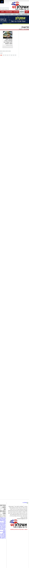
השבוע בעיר (8, 11)
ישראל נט (4, 533)
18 (11, 55)
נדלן (1, 506)
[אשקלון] (19, 10)
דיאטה (4, 524)
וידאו (2, 11)
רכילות (4, 512)
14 (3, 55)
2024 (4, 51)
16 (7, 55)
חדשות (22, 11)
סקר (5, 509)
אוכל (5, 506)
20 (15, 55)
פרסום (2, 538)
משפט (19, 14)
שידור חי (16, 11)
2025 (6, 51)
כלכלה (14, 14)
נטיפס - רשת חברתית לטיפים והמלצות (18, 529)
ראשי (26, 11)
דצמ (1, 53)
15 (5, 55)
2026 (9, 51)
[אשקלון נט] (25, 502)
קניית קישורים (3, 517)
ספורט (4, 510)
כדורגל (4, 514)
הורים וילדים (3, 525)
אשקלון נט (26, 29)
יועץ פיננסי (3, 529)
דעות (5, 515)
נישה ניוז (4, 522)
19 (13, 55)
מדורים (4, 516)
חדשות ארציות (8, 14)
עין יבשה (3, 528)
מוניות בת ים (3, 535)
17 (9, 55)
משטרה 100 (24, 14)
